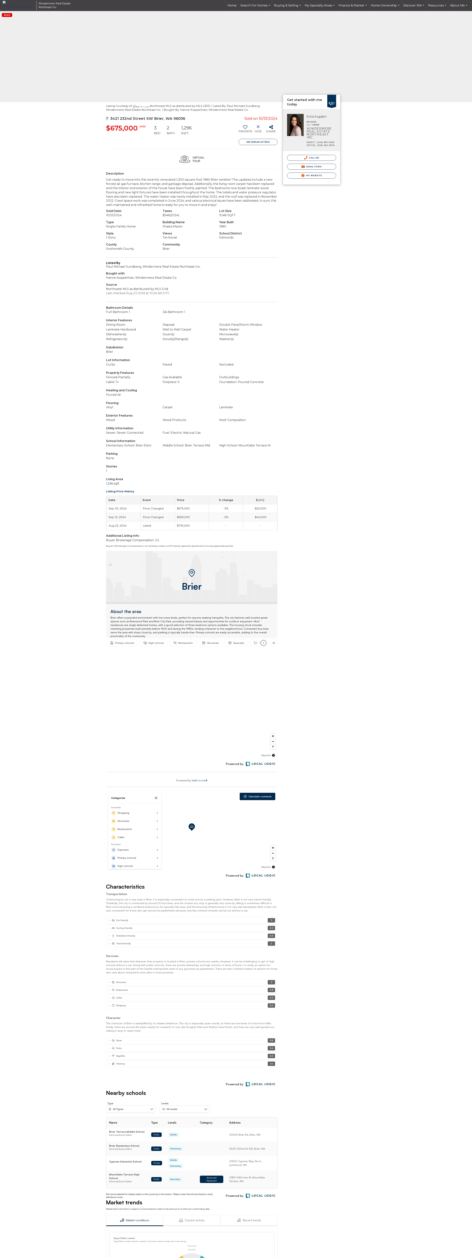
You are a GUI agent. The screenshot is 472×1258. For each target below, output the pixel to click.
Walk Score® (199, 780)
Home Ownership (385, 7)
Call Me (313, 157)
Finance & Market (353, 7)
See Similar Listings (258, 142)
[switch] (245, 130)
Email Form (314, 166)
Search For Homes (255, 7)
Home (232, 5)
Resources (437, 7)
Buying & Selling (288, 7)
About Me (459, 7)
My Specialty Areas (320, 7)
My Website (314, 175)
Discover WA (414, 7)
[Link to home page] (19, 5)
